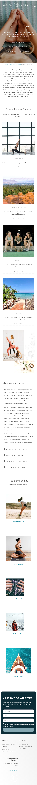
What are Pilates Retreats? (15, 383)
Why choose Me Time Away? (16, 467)
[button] (34, 5)
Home (7, 64)
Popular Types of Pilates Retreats (17, 449)
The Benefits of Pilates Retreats (16, 461)
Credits (16, 770)
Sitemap (11, 770)
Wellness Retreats (15, 64)
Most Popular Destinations (15, 455)
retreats (18, 522)
